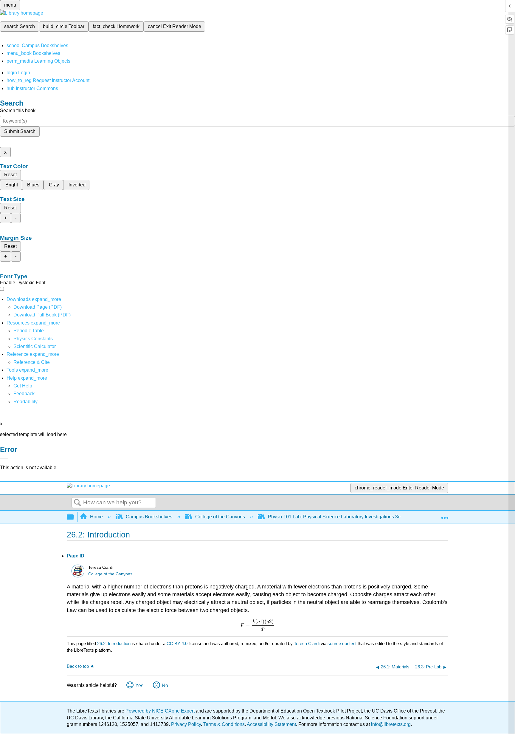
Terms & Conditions (224, 724)
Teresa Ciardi (306, 643)
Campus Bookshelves (149, 516)
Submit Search (19, 131)
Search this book (17, 110)
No (165, 685)
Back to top (78, 666)
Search (77, 503)
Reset (10, 174)
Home (96, 516)
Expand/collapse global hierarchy (74, 517)
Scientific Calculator (34, 346)
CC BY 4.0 (177, 643)
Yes (139, 685)
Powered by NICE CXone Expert (160, 710)
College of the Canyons (220, 516)
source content (342, 643)
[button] (24, 393)
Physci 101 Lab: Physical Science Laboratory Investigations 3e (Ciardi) (343, 516)
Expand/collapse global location (444, 515)
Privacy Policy (186, 724)
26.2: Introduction (114, 643)
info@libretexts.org (390, 724)
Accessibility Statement (271, 724)
